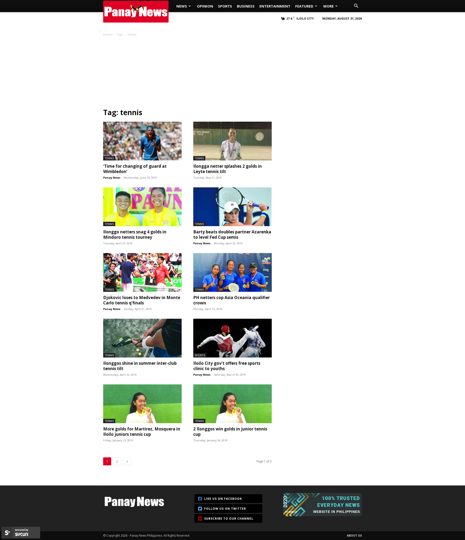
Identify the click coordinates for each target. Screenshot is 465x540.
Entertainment (274, 6)
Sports (225, 6)
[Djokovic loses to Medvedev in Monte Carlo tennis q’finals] (142, 272)
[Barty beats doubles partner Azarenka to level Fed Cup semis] (232, 206)
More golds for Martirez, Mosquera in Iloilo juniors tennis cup (141, 431)
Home (107, 34)
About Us (354, 535)
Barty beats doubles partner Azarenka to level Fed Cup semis (232, 234)
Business (246, 6)
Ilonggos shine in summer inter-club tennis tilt (140, 365)
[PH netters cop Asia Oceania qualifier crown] (232, 272)
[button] (356, 6)
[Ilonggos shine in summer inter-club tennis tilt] (142, 338)
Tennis (109, 158)
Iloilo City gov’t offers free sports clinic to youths (226, 365)
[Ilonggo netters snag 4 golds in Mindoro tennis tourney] (142, 206)
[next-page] (127, 461)
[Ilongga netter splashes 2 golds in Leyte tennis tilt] (232, 141)
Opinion (205, 6)
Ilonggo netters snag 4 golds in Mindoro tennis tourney (134, 234)
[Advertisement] (232, 74)
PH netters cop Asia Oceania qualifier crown (231, 300)
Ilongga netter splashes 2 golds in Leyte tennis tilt (227, 168)
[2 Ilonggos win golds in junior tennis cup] (232, 403)
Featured (304, 6)
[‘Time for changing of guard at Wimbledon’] (142, 141)
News (181, 6)
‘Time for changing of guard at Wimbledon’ (135, 168)
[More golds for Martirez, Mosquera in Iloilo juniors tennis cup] (142, 403)
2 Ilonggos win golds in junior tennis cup (230, 431)
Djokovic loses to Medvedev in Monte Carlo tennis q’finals (141, 300)
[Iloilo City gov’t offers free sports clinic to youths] (232, 338)
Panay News (111, 177)
